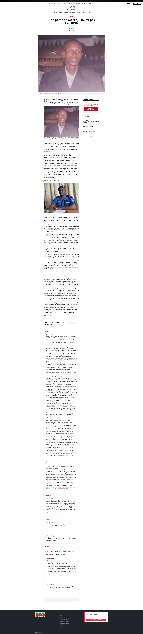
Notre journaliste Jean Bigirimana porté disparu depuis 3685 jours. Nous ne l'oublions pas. (71, 0)
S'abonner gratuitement (96, 619)
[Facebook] (69, 30)
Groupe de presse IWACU (65, 619)
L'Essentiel (65, 3)
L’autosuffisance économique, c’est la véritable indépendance (90, 125)
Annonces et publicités (64, 623)
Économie (72, 12)
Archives (71, 16)
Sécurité (66, 12)
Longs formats (57, 3)
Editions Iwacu (90, 3)
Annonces (129, 3)
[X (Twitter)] (71, 30)
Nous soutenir (137, 3)
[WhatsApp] (73, 30)
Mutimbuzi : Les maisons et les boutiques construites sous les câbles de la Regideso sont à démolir (90, 130)
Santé (78, 12)
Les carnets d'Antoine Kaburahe (77, 3)
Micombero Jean (50, 558)
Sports (89, 12)
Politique (54, 12)
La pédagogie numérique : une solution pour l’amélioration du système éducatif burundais (91, 121)
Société (60, 12)
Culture (84, 12)
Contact (61, 627)
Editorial (61, 615)
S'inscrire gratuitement (91, 109)
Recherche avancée (64, 625)
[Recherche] (1, 3)
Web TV (50, 3)
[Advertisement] (91, 154)
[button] (4, 3)
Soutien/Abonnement (64, 621)
